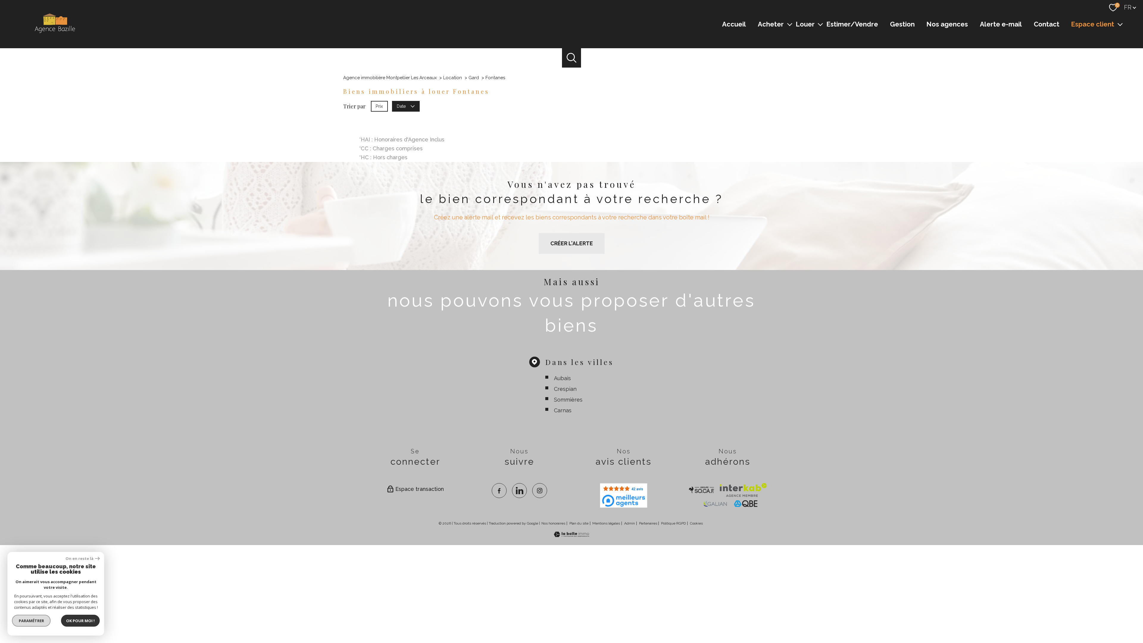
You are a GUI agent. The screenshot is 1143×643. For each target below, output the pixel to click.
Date (401, 105)
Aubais (562, 378)
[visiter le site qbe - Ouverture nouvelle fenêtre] (746, 504)
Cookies (696, 523)
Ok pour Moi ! (80, 620)
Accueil (734, 24)
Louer (805, 24)
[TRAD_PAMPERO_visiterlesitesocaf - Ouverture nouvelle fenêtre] (701, 490)
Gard (474, 77)
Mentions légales (606, 523)
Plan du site (578, 523)
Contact (1046, 24)
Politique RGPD (673, 523)
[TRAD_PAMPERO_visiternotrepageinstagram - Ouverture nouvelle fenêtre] (539, 490)
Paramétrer (31, 620)
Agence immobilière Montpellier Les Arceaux (390, 77)
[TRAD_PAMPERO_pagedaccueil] (54, 33)
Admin (629, 523)
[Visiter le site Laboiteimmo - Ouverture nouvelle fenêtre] (571, 535)
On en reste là (79, 558)
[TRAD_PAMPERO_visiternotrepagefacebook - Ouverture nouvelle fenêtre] (499, 490)
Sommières (568, 400)
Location (452, 77)
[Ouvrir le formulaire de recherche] (571, 58)
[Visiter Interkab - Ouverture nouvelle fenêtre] (743, 490)
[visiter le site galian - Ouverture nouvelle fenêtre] (715, 504)
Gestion (902, 24)
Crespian (565, 389)
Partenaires (648, 523)
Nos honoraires (553, 523)
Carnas (563, 410)
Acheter (771, 24)
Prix (379, 105)
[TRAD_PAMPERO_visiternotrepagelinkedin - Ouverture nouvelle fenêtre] (519, 490)
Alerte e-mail (1001, 24)
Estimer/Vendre (852, 24)
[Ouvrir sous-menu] (789, 24)
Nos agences (947, 24)
